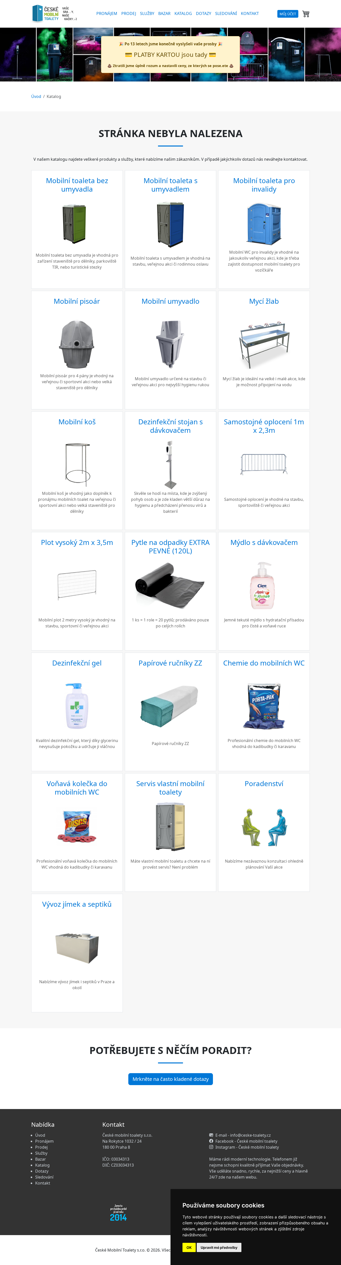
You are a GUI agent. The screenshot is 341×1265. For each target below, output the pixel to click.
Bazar (164, 13)
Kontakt (250, 13)
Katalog (183, 13)
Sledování (226, 13)
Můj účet (288, 13)
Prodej (128, 13)
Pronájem (106, 13)
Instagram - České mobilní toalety (247, 1147)
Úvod (36, 96)
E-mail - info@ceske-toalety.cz (243, 1135)
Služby (147, 13)
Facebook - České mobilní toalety (246, 1141)
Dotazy (203, 13)
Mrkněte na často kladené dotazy (171, 1079)
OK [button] (189, 1247)
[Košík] (306, 14)
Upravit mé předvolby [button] (219, 1247)
